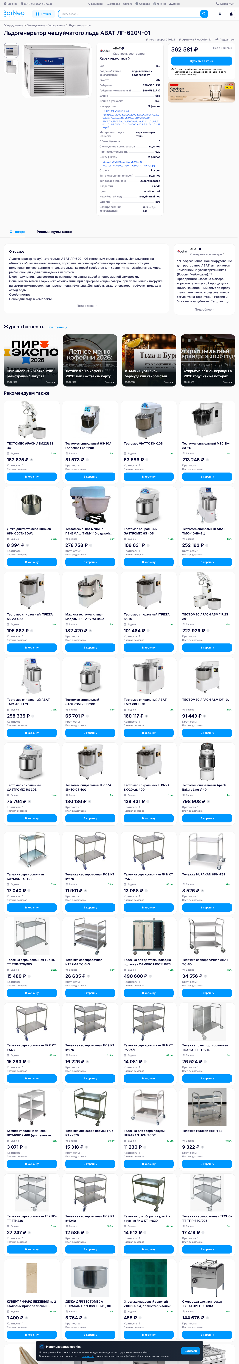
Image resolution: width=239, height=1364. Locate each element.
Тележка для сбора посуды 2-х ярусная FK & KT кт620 (147, 1218)
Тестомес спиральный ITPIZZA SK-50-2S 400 (88, 787)
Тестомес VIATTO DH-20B (143, 443)
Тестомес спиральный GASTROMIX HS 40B (141, 531)
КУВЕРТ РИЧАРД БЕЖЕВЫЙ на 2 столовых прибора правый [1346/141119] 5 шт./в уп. (31, 1304)
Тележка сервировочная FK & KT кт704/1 (148, 1047)
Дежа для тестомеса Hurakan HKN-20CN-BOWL (29, 531)
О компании (96, 3)
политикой (88, 1356)
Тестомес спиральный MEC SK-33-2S (205, 446)
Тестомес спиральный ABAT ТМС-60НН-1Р (145, 702)
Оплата (127, 3)
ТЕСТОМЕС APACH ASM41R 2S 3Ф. (205, 616)
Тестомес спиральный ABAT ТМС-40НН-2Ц (203, 531)
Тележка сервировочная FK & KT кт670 (89, 876)
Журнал (174, 3)
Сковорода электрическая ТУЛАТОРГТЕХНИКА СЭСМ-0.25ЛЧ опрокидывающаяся (202, 1304)
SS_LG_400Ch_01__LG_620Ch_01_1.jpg (122, 161)
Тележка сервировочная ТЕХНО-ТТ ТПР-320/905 (32, 962)
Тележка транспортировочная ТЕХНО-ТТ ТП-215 (205, 1047)
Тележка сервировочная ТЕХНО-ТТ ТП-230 (32, 1218)
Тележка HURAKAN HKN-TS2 (203, 874)
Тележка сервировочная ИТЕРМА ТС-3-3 (83, 962)
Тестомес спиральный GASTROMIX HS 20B (82, 702)
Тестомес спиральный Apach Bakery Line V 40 (204, 787)
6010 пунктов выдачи (38, 3)
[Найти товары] (204, 14)
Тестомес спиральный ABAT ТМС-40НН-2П (28, 702)
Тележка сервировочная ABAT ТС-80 (205, 962)
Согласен (190, 1350)
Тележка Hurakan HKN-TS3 (202, 1131)
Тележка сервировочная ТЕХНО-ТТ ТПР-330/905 (207, 1218)
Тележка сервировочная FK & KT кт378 (148, 876)
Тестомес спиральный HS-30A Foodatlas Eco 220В (88, 446)
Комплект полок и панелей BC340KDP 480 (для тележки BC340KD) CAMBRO (29, 1133)
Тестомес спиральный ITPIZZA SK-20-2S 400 (147, 787)
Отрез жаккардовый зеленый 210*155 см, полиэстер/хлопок (147, 1304)
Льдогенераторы (80, 25)
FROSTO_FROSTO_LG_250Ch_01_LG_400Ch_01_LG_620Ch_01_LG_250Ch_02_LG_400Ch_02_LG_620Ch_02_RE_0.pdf (131, 124)
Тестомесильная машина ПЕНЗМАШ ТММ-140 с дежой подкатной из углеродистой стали (87, 531)
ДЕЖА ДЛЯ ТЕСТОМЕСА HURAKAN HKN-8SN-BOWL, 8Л (88, 1304)
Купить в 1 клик (201, 61)
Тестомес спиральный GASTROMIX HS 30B (24, 787)
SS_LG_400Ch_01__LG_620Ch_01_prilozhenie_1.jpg (129, 165)
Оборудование (13, 25)
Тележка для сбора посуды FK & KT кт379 (89, 1133)
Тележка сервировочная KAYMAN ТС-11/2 (25, 876)
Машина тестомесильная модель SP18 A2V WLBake (84, 616)
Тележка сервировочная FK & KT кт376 (89, 1047)
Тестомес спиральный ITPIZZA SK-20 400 (30, 616)
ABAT (117, 48)
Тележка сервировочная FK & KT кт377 (31, 1047)
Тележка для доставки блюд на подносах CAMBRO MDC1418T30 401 (148, 962)
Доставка (113, 3)
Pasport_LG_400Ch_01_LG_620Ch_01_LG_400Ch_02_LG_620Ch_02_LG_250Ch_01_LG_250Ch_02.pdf (131, 116)
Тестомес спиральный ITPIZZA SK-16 (147, 616)
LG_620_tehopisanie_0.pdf (116, 111)
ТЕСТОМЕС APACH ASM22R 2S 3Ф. (30, 446)
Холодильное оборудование (46, 25)
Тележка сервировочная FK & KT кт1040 (89, 1218)
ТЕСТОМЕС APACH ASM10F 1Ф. (205, 700)
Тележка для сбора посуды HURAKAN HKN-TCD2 (144, 1133)
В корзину (32, 476)
